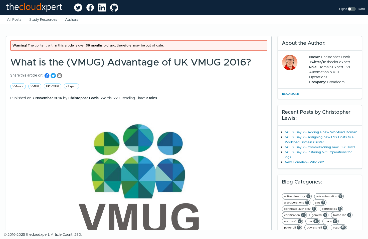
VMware (18, 86)
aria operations (296, 202)
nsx (313, 221)
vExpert (71, 86)
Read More (290, 94)
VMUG (35, 86)
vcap (339, 227)
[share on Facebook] (47, 75)
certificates (331, 208)
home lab (341, 215)
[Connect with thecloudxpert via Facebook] (90, 7)
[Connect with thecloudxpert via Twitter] (78, 7)
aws (319, 202)
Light (343, 9)
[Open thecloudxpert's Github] (114, 7)
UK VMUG (52, 86)
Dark (361, 9)
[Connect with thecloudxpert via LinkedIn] (102, 7)
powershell (316, 227)
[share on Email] (59, 75)
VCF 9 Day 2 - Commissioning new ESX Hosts (320, 147)
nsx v (330, 221)
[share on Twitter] (54, 75)
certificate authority (299, 208)
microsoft (292, 221)
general (319, 215)
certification (294, 215)
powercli (292, 227)
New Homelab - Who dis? (304, 162)
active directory (296, 196)
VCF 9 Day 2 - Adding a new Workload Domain (321, 132)
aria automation (328, 196)
